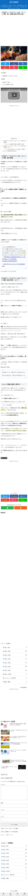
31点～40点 (4, 458)
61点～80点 (16, 670)
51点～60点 (16, 666)
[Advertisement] (14, 30)
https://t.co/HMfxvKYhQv (13, 257)
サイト (2, 816)
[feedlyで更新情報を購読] (7, 507)
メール (2, 809)
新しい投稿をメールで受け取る (10, 831)
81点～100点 (16, 674)
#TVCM (14, 259)
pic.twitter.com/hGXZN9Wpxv (9, 261)
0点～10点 (16, 647)
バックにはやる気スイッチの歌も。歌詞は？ (16, 149)
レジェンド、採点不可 (16, 678)
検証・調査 (16, 681)
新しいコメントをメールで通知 (10, 828)
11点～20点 (16, 651)
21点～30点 (16, 655)
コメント (3, 784)
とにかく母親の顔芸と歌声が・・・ (11, 151)
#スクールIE (22, 257)
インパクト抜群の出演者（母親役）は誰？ (15, 144)
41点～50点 (16, 662)
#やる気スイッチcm (7, 259)
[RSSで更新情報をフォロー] (20, 507)
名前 (2, 802)
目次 (12, 138)
